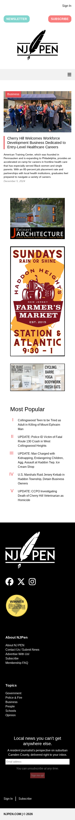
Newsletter (16, 19)
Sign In (66, 5)
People (10, 706)
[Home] (32, 555)
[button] (37, 46)
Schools (10, 710)
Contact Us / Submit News (22, 649)
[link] (37, 218)
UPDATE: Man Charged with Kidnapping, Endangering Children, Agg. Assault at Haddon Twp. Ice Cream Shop (41, 460)
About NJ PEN (14, 645)
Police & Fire (13, 697)
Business (11, 702)
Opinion (10, 715)
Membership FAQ (16, 662)
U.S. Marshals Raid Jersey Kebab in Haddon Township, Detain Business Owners (41, 479)
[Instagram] (32, 584)
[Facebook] (9, 584)
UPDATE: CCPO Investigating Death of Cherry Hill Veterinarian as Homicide (41, 496)
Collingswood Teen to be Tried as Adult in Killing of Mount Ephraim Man (39, 425)
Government (13, 693)
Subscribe (60, 19)
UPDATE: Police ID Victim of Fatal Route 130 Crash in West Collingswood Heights (40, 441)
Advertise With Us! (17, 654)
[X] (21, 584)
